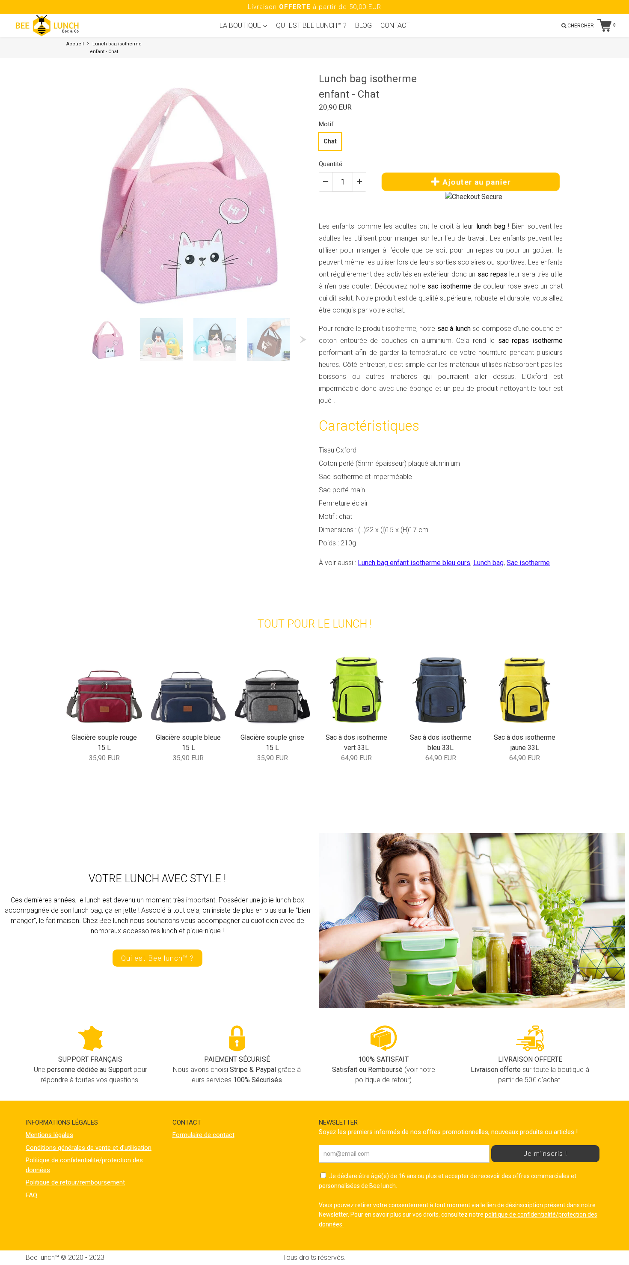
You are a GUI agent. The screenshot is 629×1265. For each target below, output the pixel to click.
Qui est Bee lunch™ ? (157, 958)
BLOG (363, 25)
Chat (330, 141)
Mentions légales (49, 1135)
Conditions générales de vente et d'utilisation (88, 1148)
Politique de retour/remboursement (75, 1182)
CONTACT (395, 25)
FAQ (31, 1195)
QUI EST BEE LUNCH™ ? (311, 25)
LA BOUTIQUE (241, 25)
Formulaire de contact (203, 1135)
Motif (326, 124)
